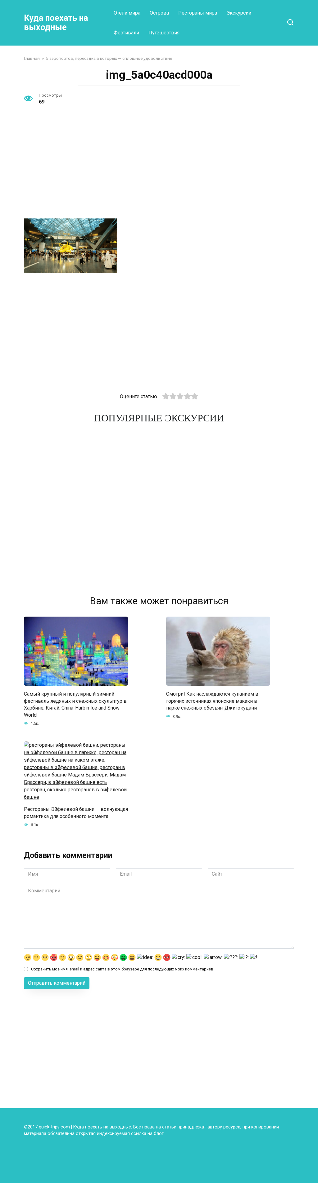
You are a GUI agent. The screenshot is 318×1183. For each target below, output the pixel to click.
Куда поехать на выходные (56, 22)
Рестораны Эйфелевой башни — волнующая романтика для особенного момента (76, 812)
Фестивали (126, 33)
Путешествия (163, 33)
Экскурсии (238, 13)
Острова (159, 13)
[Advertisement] (159, 167)
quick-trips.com (54, 1127)
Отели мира (127, 13)
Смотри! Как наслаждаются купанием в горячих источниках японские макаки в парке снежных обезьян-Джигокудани (212, 701)
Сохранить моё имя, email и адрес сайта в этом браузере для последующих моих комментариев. (122, 969)
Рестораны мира (197, 13)
